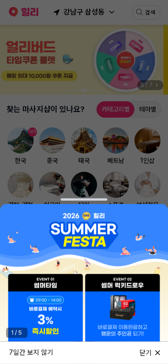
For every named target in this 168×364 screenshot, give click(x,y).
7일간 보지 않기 (31, 352)
